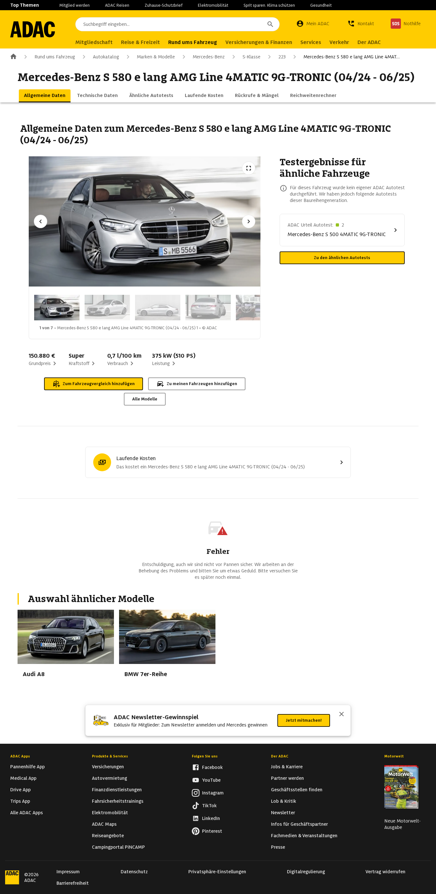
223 (282, 57)
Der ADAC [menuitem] (369, 42)
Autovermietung (109, 778)
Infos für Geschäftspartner (299, 824)
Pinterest (212, 831)
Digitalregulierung (306, 872)
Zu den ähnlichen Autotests (342, 257)
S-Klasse (251, 57)
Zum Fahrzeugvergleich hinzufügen (99, 383)
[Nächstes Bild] (248, 221)
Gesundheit (321, 5)
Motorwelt (394, 756)
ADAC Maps (104, 824)
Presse (278, 847)
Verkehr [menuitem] (339, 42)
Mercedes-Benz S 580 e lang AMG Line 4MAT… (352, 57)
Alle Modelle (144, 399)
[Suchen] (270, 24)
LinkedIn (211, 818)
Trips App (20, 801)
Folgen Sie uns (205, 756)
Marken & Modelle (156, 57)
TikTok (209, 805)
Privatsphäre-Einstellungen (217, 872)
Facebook (212, 767)
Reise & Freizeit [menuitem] (140, 42)
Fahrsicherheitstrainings (117, 801)
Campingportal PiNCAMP (118, 847)
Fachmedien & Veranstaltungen (304, 835)
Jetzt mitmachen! (304, 720)
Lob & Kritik (283, 801)
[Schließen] (341, 714)
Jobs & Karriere (287, 767)
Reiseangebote (108, 835)
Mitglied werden (74, 5)
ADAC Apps (20, 756)
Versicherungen (108, 767)
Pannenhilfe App (27, 767)
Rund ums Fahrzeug (54, 57)
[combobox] (177, 24)
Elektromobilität (213, 5)
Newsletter (283, 813)
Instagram (213, 793)
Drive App (20, 790)
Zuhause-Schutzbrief (164, 5)
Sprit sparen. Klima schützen (269, 5)
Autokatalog (106, 57)
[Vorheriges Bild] (40, 221)
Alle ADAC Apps (26, 813)
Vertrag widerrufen (385, 872)
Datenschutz (134, 872)
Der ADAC (279, 756)
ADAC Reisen (117, 5)
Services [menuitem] (310, 42)
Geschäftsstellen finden (296, 790)
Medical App (23, 778)
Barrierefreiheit (72, 883)
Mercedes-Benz (209, 57)
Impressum (68, 872)
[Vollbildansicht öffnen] (248, 168)
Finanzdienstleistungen (117, 790)
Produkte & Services (110, 756)
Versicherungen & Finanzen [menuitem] (258, 42)
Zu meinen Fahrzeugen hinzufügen (202, 383)
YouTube (211, 780)
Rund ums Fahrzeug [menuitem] (192, 42)
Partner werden (287, 778)
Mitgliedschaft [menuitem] (94, 42)
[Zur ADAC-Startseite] (32, 29)
